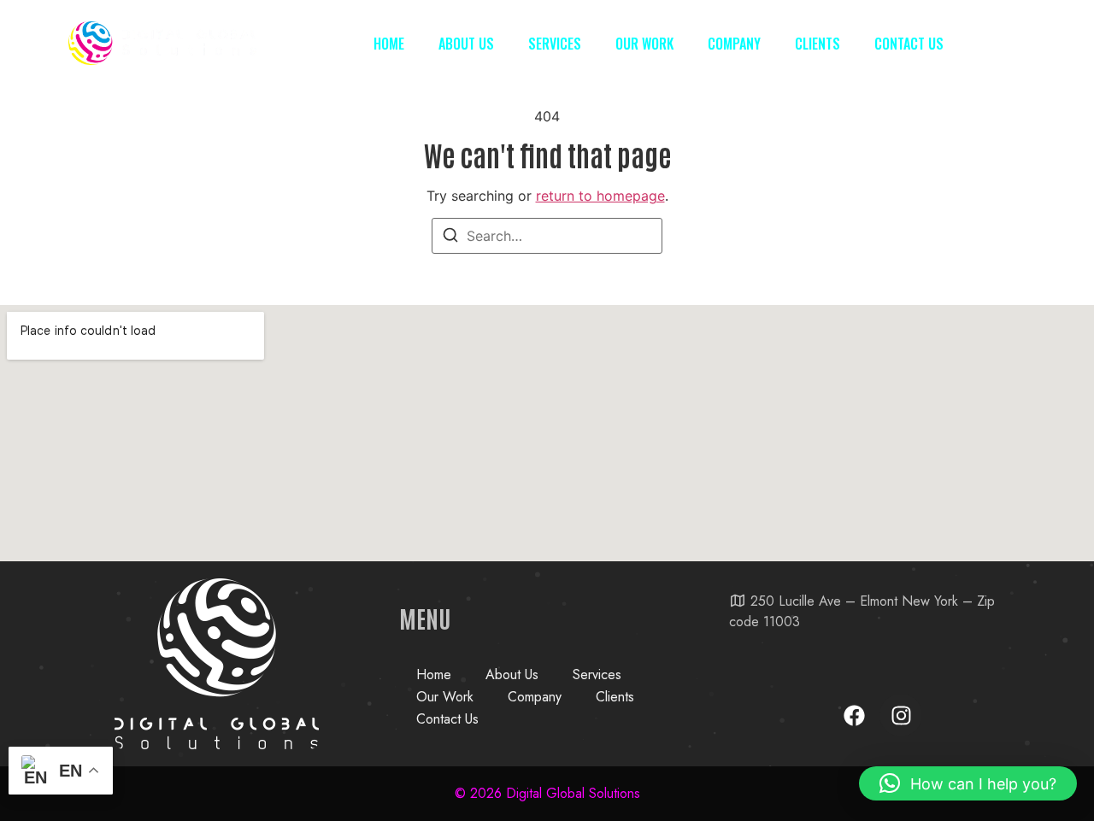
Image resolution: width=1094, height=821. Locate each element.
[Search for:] (547, 236)
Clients (817, 43)
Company (734, 43)
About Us (466, 43)
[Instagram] (900, 715)
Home (388, 43)
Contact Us (909, 43)
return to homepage (600, 195)
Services (554, 43)
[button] (968, 783)
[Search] (450, 237)
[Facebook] (853, 715)
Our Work (644, 43)
